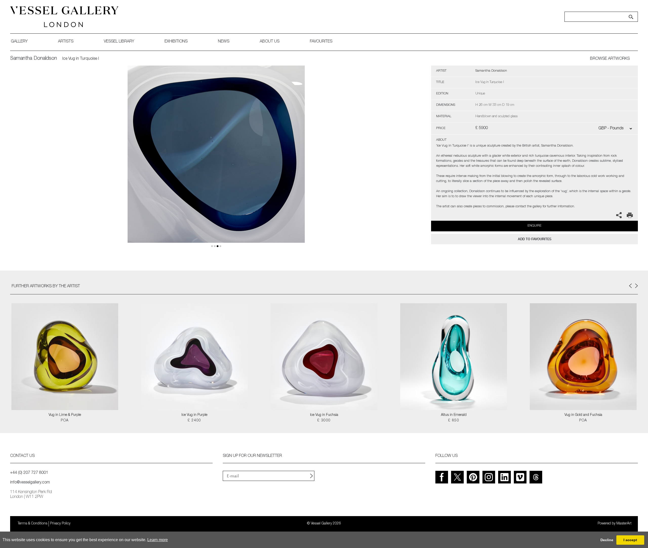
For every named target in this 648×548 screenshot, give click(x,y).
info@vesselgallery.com (30, 483)
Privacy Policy (60, 523)
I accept (630, 540)
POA (65, 420)
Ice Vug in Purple (194, 415)
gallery (19, 42)
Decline (606, 540)
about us (269, 42)
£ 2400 (194, 420)
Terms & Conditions (32, 523)
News (223, 42)
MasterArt (624, 523)
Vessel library (119, 42)
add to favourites (534, 239)
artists (65, 42)
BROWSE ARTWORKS (610, 59)
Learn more (157, 540)
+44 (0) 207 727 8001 (29, 473)
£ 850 (453, 420)
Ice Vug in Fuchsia (324, 415)
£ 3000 (324, 420)
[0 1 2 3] (216, 160)
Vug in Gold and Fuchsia (583, 415)
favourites (321, 42)
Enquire (534, 226)
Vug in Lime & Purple (65, 415)
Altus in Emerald (454, 415)
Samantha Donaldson (33, 58)
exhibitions (176, 42)
